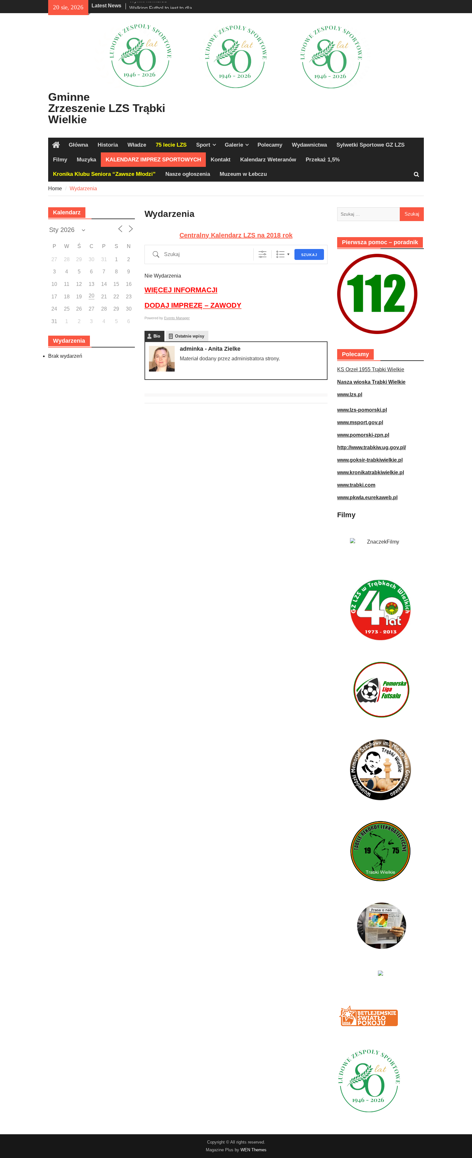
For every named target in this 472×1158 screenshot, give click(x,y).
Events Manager (177, 318)
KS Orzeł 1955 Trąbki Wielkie (370, 369)
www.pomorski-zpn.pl (363, 435)
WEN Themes (253, 1149)
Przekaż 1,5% (323, 160)
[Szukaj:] (380, 214)
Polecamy (270, 145)
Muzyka (86, 160)
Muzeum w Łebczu (243, 174)
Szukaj (309, 255)
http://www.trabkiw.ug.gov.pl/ (371, 447)
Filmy (60, 160)
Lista (280, 254)
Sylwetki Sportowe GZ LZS (371, 145)
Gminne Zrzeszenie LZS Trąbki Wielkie (106, 107)
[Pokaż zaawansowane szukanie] (262, 254)
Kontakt (221, 160)
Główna (78, 145)
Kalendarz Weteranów (268, 160)
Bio (156, 336)
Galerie (234, 145)
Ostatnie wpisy (189, 336)
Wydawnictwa (309, 145)
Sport (203, 145)
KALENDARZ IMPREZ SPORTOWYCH (153, 160)
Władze (136, 145)
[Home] (56, 145)
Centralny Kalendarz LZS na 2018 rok (236, 235)
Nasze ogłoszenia (187, 174)
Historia (108, 145)
